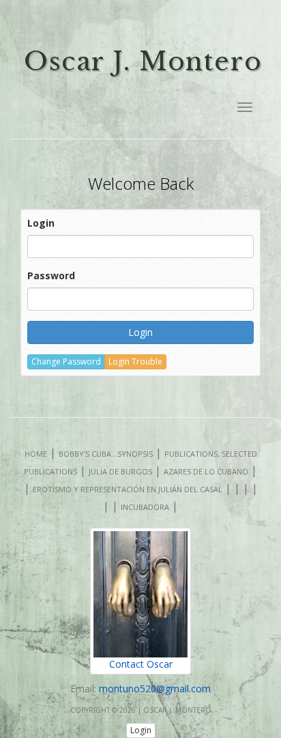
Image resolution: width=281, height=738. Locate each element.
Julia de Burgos (120, 471)
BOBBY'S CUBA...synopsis (106, 454)
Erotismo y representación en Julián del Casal (127, 489)
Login (41, 222)
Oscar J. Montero (143, 61)
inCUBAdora (145, 507)
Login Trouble (135, 361)
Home (36, 454)
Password (51, 275)
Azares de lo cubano (206, 471)
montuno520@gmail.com (155, 688)
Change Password (66, 361)
